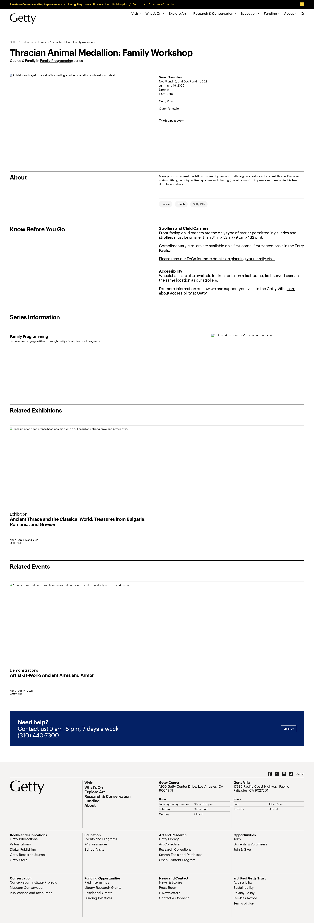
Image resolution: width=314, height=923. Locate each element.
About (289, 13)
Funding (270, 13)
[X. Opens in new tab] (277, 774)
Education (249, 13)
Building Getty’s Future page (130, 4)
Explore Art (177, 13)
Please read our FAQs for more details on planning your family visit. (217, 258)
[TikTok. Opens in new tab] (291, 774)
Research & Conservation (213, 13)
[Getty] (23, 18)
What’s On (153, 13)
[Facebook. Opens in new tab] (270, 774)
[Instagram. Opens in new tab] (284, 774)
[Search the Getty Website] (302, 14)
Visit (134, 13)
